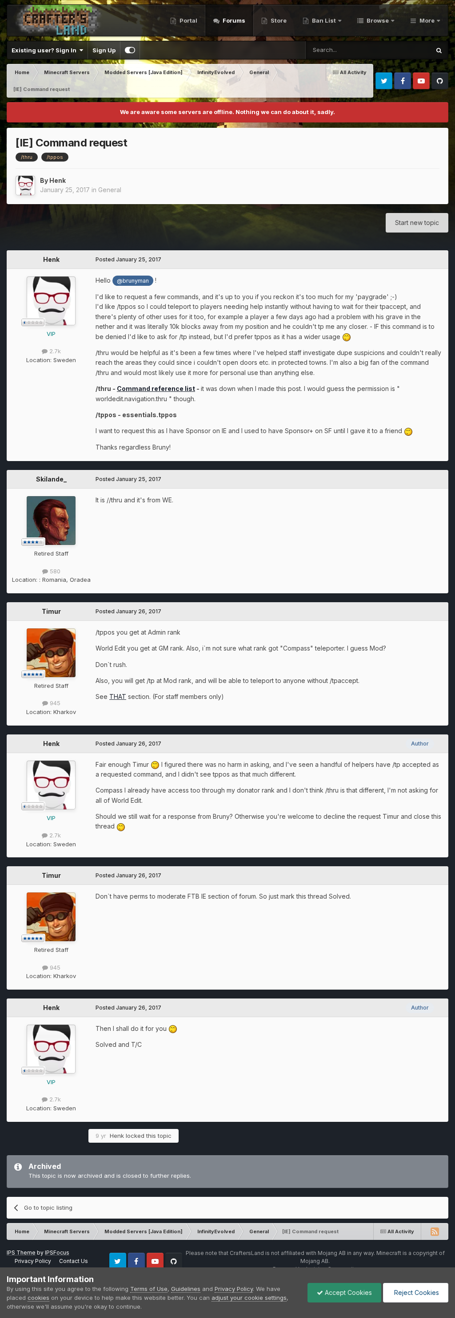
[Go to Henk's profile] (25, 185)
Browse (377, 20)
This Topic (404, 50)
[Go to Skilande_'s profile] (51, 520)
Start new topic (417, 222)
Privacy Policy (33, 1261)
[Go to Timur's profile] (51, 652)
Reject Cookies (415, 1292)
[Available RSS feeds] (434, 1231)
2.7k (54, 351)
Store (278, 20)
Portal (187, 20)
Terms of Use (149, 1288)
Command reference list (156, 388)
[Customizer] (130, 50)
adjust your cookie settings (249, 1297)
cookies (38, 1297)
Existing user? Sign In (45, 50)
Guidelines (185, 1288)
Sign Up (104, 50)
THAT (117, 696)
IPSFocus (57, 1252)
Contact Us (73, 1261)
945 (54, 702)
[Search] (439, 50)
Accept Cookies (347, 1292)
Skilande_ (51, 479)
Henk (57, 180)
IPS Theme (21, 1252)
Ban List (324, 20)
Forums (233, 20)
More (427, 20)
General (109, 189)
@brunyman (133, 280)
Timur (51, 611)
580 (54, 571)
